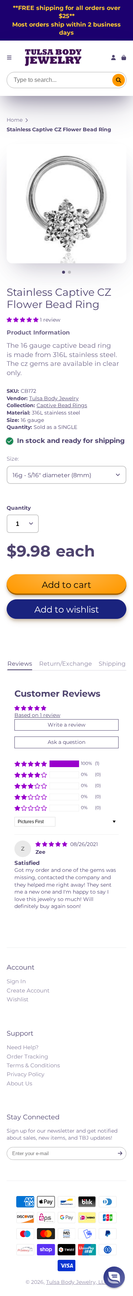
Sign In (16, 981)
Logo (53, 57)
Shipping (112, 663)
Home (15, 120)
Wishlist (17, 999)
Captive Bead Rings (62, 405)
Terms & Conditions (33, 1065)
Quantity (19, 508)
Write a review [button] (66, 724)
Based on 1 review (37, 715)
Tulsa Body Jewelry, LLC (77, 1282)
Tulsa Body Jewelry (54, 398)
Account (113, 57)
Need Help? (23, 1047)
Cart (123, 57)
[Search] (118, 80)
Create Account (28, 990)
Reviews (19, 663)
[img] (52, 844)
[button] (23, 319)
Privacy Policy (25, 1074)
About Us (19, 1083)
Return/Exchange (65, 663)
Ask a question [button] (66, 742)
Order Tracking (27, 1056)
